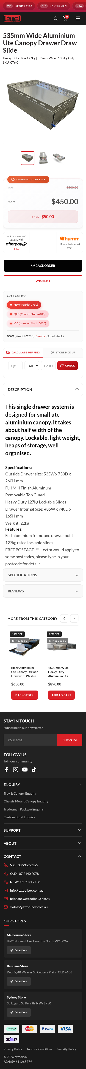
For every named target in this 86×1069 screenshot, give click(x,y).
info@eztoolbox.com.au (27, 890)
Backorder (45, 266)
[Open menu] (77, 18)
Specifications (22, 575)
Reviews (16, 591)
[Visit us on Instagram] (15, 769)
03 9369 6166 (28, 865)
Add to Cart (61, 695)
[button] (43, 281)
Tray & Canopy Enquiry (20, 793)
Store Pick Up (66, 352)
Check (70, 365)
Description (20, 389)
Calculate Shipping (26, 352)
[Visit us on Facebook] (6, 769)
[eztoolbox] (26, 18)
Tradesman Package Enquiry (24, 809)
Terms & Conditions (39, 1049)
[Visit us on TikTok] (34, 769)
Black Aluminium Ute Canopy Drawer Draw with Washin (24, 672)
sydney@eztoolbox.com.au (29, 907)
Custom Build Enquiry (19, 817)
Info (16, 248)
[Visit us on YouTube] (25, 769)
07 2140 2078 (29, 874)
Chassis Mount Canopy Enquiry (26, 801)
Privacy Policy (13, 1049)
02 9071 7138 (30, 882)
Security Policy (66, 1049)
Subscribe (70, 740)
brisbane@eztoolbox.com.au (30, 899)
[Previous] (64, 618)
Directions (21, 950)
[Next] (74, 618)
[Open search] (56, 18)
